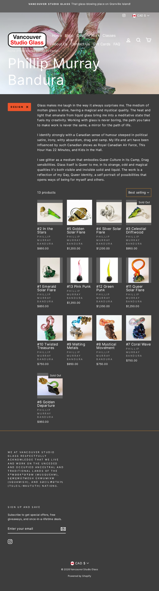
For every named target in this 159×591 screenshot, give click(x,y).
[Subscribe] (63, 528)
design (17, 106)
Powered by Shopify (79, 575)
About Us (60, 44)
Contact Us (80, 44)
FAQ (116, 44)
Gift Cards (102, 44)
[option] (79, 4)
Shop (69, 35)
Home (57, 35)
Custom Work (88, 35)
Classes (109, 35)
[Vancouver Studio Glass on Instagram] (10, 541)
